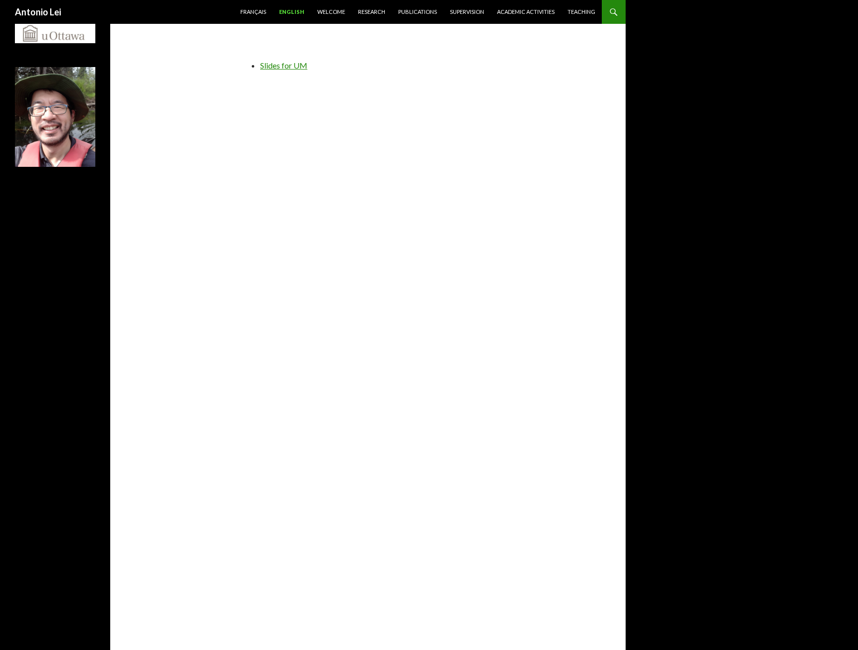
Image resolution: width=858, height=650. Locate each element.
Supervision (467, 11)
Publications (417, 11)
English (291, 11)
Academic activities (526, 11)
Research (371, 11)
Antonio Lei (38, 11)
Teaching (581, 11)
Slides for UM (283, 65)
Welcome (331, 11)
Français (253, 11)
